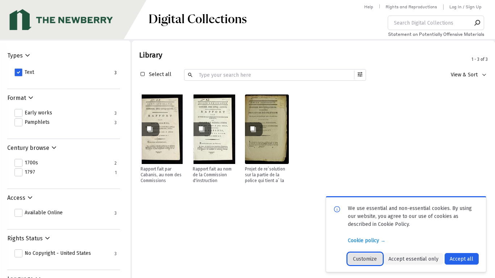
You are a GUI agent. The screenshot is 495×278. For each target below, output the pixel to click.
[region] (162, 129)
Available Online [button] (44, 213)
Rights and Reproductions (411, 6)
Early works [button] (38, 113)
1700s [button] (31, 163)
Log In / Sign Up (465, 6)
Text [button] (29, 72)
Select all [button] (160, 74)
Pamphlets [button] (37, 122)
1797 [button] (30, 172)
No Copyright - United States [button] (58, 253)
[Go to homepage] (74, 19)
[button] (477, 22)
